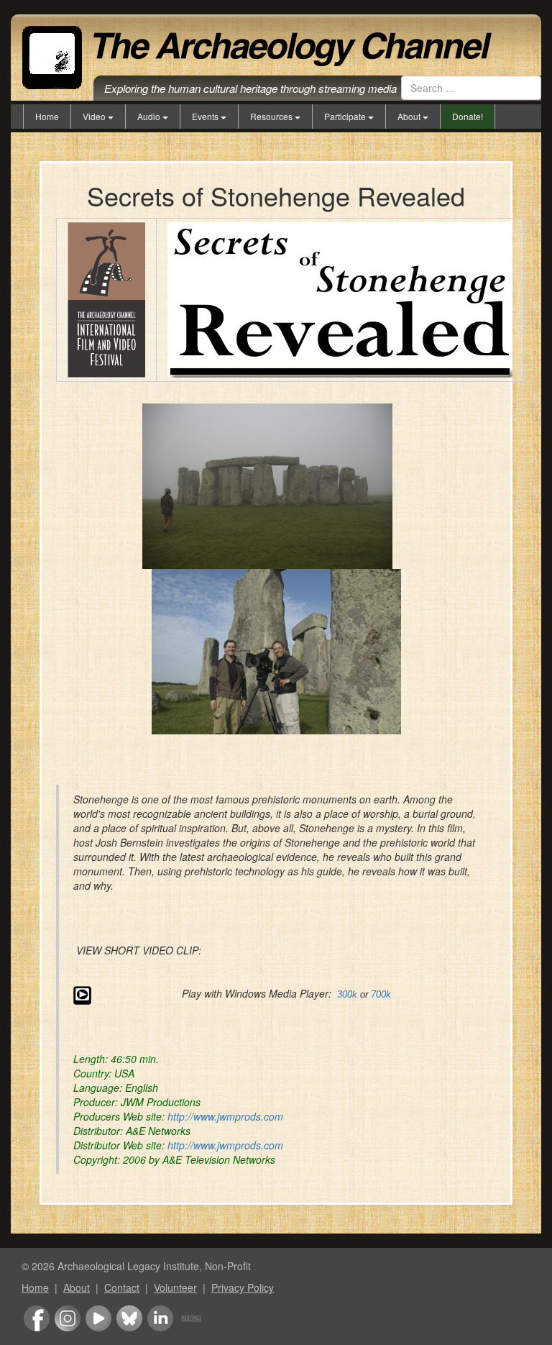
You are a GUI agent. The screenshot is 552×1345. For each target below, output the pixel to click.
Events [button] (206, 116)
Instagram (67, 1318)
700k (381, 994)
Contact (121, 1287)
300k (347, 994)
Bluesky (129, 1318)
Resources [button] (272, 116)
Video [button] (95, 116)
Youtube (98, 1318)
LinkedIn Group (160, 1318)
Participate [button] (346, 116)
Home (47, 116)
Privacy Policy (242, 1287)
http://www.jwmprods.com (225, 1116)
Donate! (467, 116)
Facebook (37, 1318)
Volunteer (175, 1287)
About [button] (410, 116)
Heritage (191, 1318)
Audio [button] (149, 116)
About (76, 1287)
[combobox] (471, 88)
